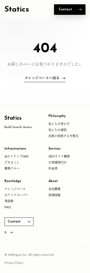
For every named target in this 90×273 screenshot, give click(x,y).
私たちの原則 (57, 130)
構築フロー (12, 168)
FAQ (7, 207)
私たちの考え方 (59, 124)
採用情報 (54, 195)
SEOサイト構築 (59, 156)
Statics (16, 10)
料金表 (53, 168)
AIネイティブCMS (16, 156)
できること (12, 162)
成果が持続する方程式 (63, 136)
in (11, 232)
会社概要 (54, 189)
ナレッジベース (15, 189)
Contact (65, 9)
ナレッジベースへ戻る (42, 78)
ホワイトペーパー (16, 195)
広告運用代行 (57, 162)
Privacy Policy (13, 262)
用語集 (9, 201)
